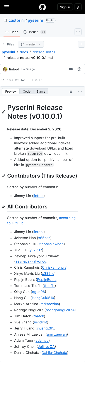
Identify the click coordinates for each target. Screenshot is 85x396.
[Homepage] (42, 6)
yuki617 (36, 250)
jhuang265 (45, 328)
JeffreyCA (46, 346)
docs (24, 52)
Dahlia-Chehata (54, 352)
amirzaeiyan (57, 334)
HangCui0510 (43, 298)
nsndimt (40, 322)
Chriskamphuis (54, 267)
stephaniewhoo (51, 244)
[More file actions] (80, 91)
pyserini (35, 20)
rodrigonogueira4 (60, 310)
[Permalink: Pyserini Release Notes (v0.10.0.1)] (4, 112)
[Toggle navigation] (6, 6)
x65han (44, 238)
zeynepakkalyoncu (30, 261)
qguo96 (38, 292)
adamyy (42, 340)
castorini (17, 20)
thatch (39, 316)
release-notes (44, 52)
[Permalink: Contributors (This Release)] (4, 176)
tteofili (49, 285)
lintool (14, 69)
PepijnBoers (46, 279)
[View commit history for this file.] (79, 69)
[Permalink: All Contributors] (4, 206)
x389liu (48, 273)
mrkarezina (50, 304)
